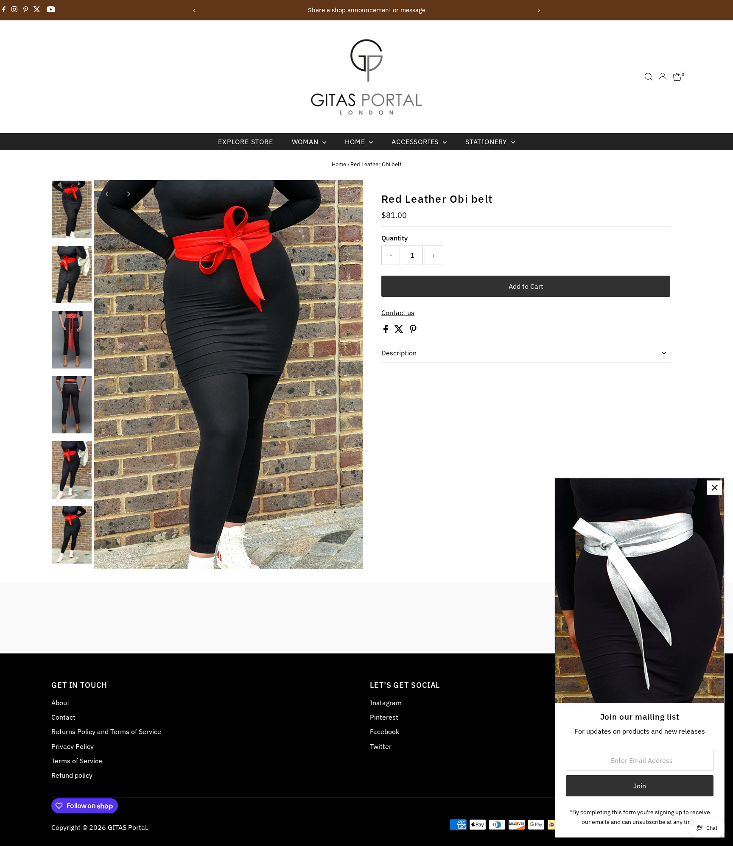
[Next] (538, 10)
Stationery (487, 141)
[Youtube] (51, 10)
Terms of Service (76, 761)
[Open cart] (677, 77)
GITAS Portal (127, 827)
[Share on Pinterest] (413, 331)
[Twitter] (36, 10)
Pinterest (384, 717)
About (60, 702)
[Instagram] (14, 10)
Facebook (384, 731)
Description (399, 353)
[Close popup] (714, 487)
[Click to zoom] (349, 194)
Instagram (386, 702)
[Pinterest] (25, 10)
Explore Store (245, 141)
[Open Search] (648, 77)
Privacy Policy (72, 746)
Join (639, 786)
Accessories (416, 141)
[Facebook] (4, 10)
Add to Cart (526, 286)
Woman (306, 141)
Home (356, 141)
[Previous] (194, 10)
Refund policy (71, 775)
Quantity (394, 238)
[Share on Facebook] (386, 331)
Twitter (381, 746)
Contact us (397, 312)
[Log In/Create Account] (662, 77)
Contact (63, 717)
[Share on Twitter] (400, 331)
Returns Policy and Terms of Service (106, 731)
